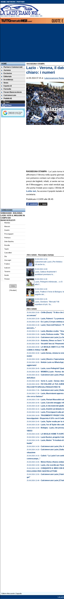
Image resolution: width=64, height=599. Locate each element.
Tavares (7, 271)
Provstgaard (8, 234)
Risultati (13, 290)
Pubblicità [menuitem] (8, 98)
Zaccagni (7, 260)
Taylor (6, 249)
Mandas (7, 223)
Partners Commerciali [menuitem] (13, 67)
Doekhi (6, 230)
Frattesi (7, 264)
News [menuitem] (6, 83)
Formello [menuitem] (7, 89)
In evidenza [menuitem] (8, 80)
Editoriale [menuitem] (8, 76)
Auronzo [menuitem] (7, 70)
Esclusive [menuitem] (8, 73)
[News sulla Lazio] (20, 9)
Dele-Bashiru (9, 241)
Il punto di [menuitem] (8, 86)
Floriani (7, 279)
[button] (13, 286)
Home (4, 64)
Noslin (6, 275)
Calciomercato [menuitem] (10, 95)
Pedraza (7, 237)
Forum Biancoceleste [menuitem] (13, 92)
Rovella (7, 245)
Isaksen (7, 268)
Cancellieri (8, 253)
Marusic (7, 226)
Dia (5, 256)
